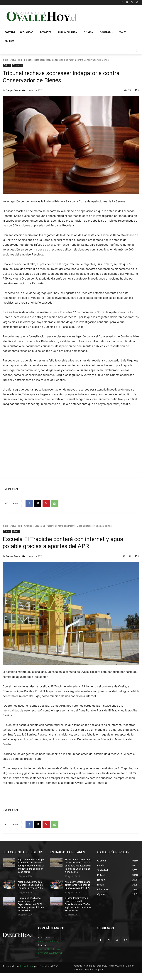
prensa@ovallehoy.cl (50, 953)
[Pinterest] (46, 503)
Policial (28, 59)
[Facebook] (122, 3)
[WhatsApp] (137, 3)
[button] (135, 50)
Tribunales (17, 65)
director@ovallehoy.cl (50, 949)
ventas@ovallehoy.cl (49, 941)
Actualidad (16, 59)
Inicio (5, 59)
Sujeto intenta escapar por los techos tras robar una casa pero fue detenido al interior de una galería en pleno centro (31, 865)
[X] (132, 3)
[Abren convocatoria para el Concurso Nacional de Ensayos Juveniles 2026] (9, 885)
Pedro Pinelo (27, 966)
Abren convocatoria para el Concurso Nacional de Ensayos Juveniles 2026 (30, 885)
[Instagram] (127, 3)
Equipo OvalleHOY (15, 90)
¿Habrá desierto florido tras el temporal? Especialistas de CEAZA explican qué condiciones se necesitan (31, 904)
